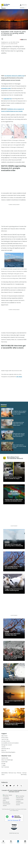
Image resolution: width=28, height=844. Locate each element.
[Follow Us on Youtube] (10, 786)
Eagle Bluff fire (8, 98)
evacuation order (6, 88)
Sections (22, 7)
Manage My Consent (6, 745)
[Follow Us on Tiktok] (14, 786)
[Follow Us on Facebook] (3, 786)
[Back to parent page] (3, 6)
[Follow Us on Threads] (17, 786)
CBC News (19, 376)
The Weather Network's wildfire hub (14, 76)
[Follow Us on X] (21, 786)
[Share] (2, 39)
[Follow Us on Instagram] (7, 786)
